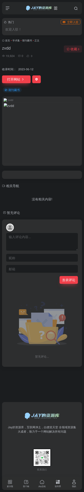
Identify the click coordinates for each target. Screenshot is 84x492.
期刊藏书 (27, 40)
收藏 (75, 49)
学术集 (16, 40)
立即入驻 (72, 22)
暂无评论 (13, 212)
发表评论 (68, 279)
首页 (7, 40)
